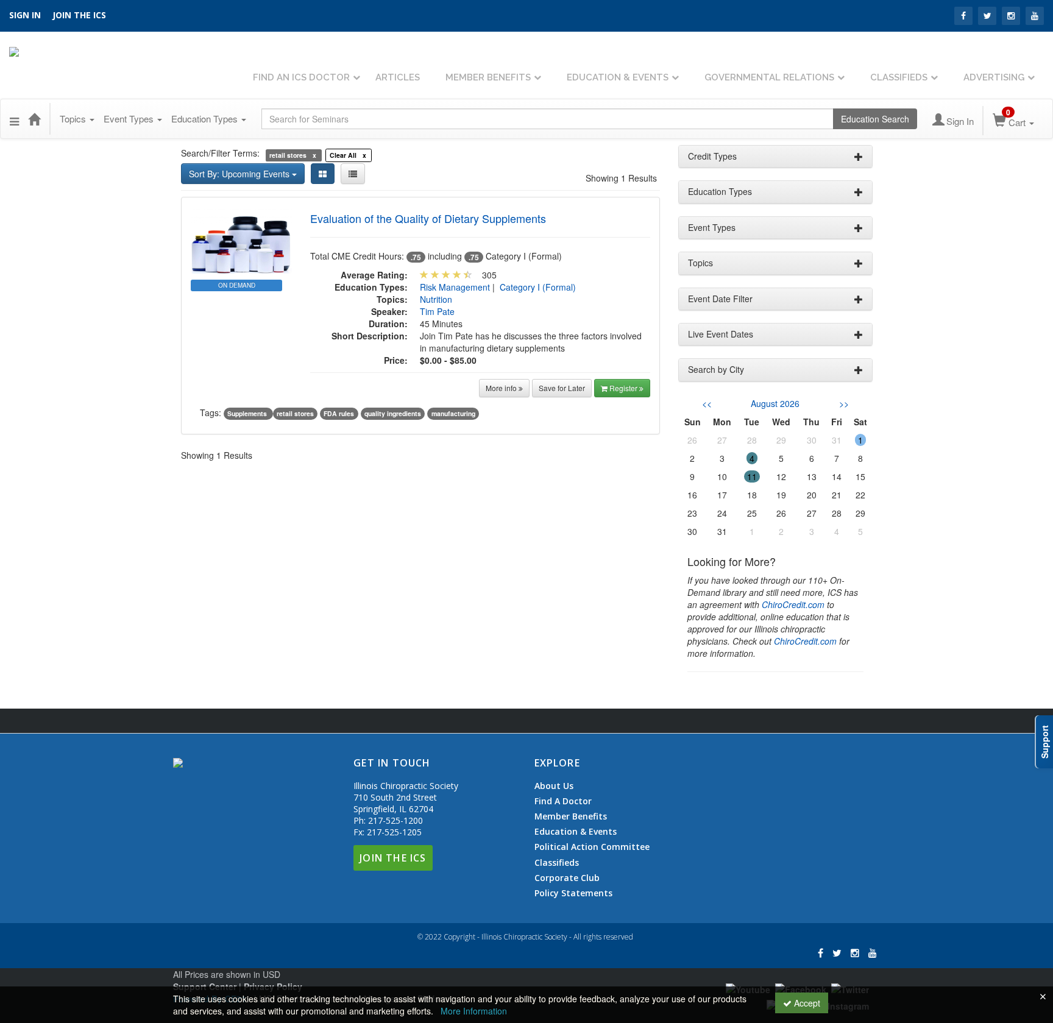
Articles (397, 77)
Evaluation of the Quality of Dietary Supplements (428, 218)
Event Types (130, 118)
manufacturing (453, 413)
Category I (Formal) (538, 287)
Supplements (248, 413)
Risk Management (455, 287)
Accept (806, 1003)
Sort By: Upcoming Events (240, 174)
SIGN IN (25, 15)
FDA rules (339, 413)
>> (844, 403)
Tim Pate (437, 311)
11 (752, 476)
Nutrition (436, 299)
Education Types (205, 118)
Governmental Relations (769, 77)
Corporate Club (567, 878)
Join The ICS (393, 858)
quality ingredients (392, 413)
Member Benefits (488, 77)
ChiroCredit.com (793, 604)
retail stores (295, 413)
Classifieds (898, 77)
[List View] (353, 173)
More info (502, 388)
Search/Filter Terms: (220, 153)
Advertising (993, 77)
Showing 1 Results (621, 178)
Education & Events (617, 77)
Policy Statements (573, 893)
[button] (14, 119)
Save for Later (562, 388)
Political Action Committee (592, 846)
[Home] (34, 119)
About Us (553, 786)
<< (707, 403)
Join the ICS (79, 15)
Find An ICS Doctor (301, 77)
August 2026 (775, 403)
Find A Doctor (563, 801)
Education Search (875, 119)
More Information (474, 1011)
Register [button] (624, 388)
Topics (74, 118)
